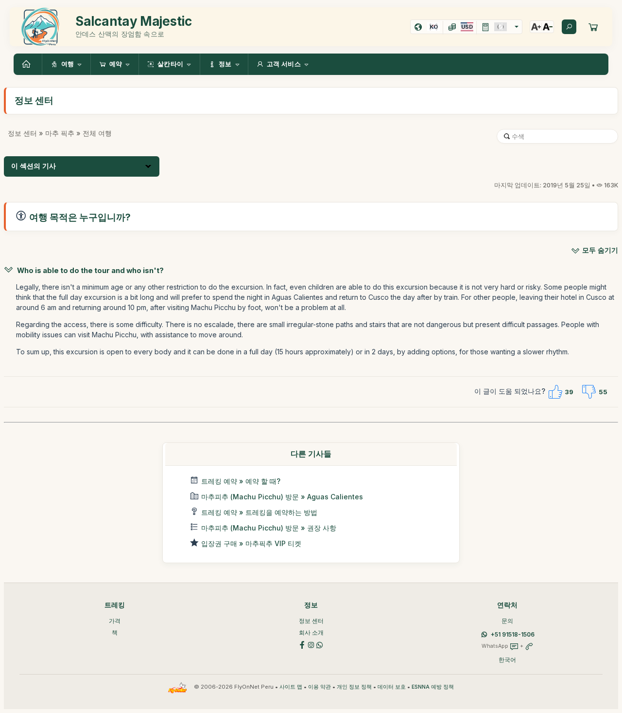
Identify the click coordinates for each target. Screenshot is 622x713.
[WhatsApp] (319, 644)
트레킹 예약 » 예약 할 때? (240, 481)
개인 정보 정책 (354, 687)
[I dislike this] (589, 392)
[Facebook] (302, 644)
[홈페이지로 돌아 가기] (28, 64)
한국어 (507, 659)
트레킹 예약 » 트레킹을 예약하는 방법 (259, 512)
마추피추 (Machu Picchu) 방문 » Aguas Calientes (282, 497)
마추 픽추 (59, 133)
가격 (115, 620)
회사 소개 (311, 632)
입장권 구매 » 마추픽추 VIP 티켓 (251, 543)
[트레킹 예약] (593, 26)
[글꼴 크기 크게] (536, 27)
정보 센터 (22, 133)
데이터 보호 (392, 687)
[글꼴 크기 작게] (547, 27)
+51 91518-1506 (513, 634)
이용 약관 (319, 687)
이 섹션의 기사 (33, 166)
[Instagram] (311, 644)
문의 (507, 620)
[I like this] (555, 392)
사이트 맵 (290, 687)
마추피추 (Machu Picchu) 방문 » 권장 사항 (268, 528)
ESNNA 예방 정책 (433, 687)
